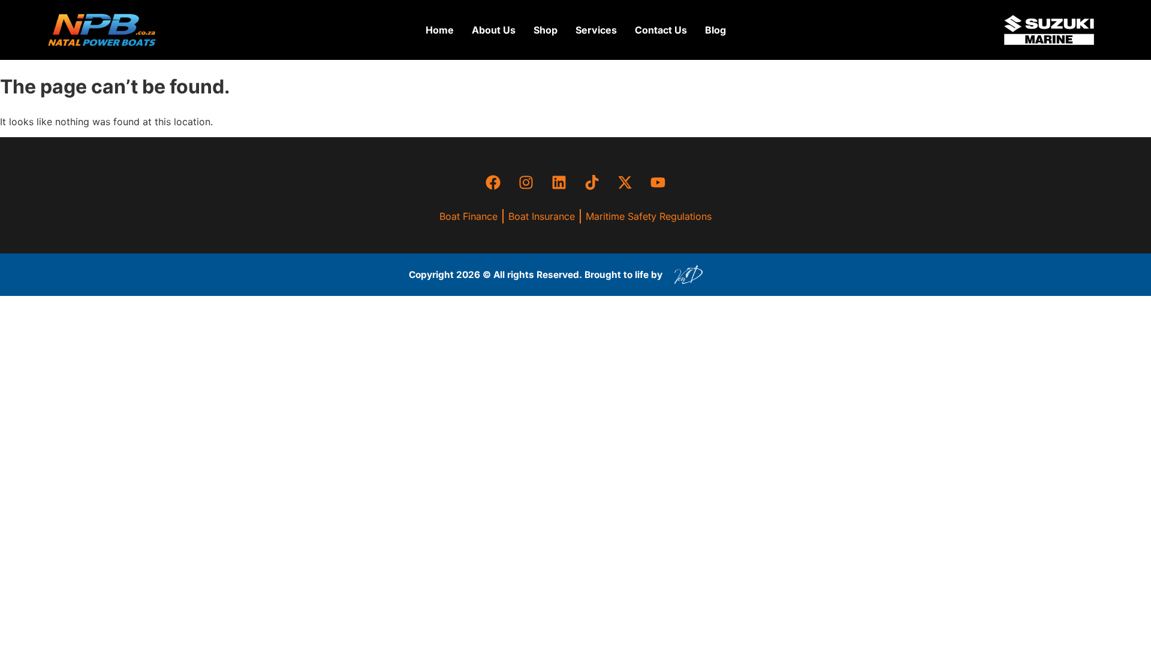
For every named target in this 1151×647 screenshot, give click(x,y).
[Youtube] (658, 182)
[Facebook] (493, 182)
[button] (546, 30)
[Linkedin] (559, 182)
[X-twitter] (625, 182)
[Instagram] (526, 182)
